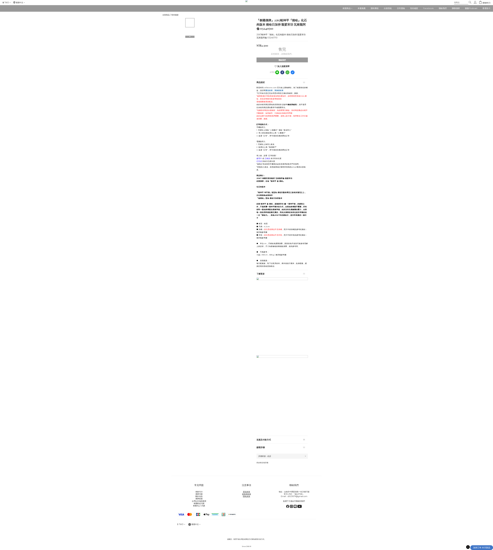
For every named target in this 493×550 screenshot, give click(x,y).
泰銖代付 (199, 492)
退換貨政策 (278, 90)
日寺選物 (401, 8)
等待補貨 (414, 8)
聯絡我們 (443, 8)
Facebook (428, 8)
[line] (277, 72)
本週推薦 (362, 8)
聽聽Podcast (471, 8)
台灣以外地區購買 (199, 501)
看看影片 (486, 8)
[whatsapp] (287, 72)
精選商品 (347, 8)
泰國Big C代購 (199, 506)
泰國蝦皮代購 (199, 503)
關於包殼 (199, 496)
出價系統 (388, 8)
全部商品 (166, 15)
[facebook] (282, 72)
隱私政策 (246, 496)
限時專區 (375, 8)
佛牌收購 (199, 499)
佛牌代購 (199, 494)
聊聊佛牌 (456, 8)
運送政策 (269, 90)
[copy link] (293, 72)
